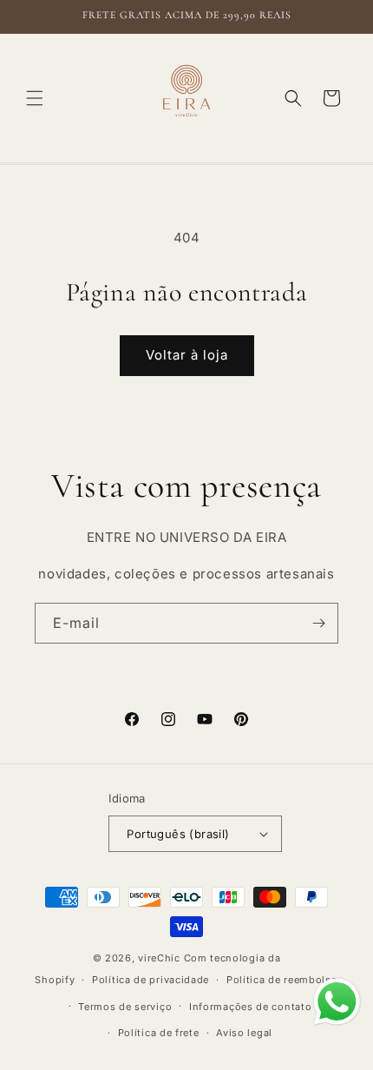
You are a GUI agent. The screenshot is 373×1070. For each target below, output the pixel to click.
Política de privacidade (150, 980)
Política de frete (159, 1033)
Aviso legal (244, 1033)
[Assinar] (318, 623)
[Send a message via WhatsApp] (337, 1001)
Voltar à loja (187, 355)
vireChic (159, 958)
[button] (35, 98)
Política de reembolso (282, 980)
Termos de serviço (125, 1007)
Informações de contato (250, 1007)
